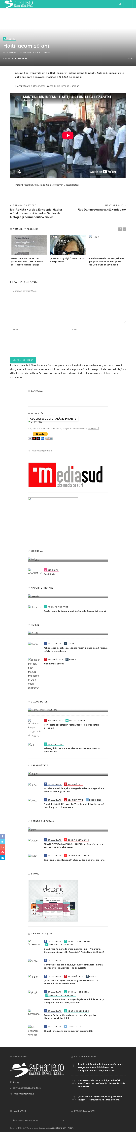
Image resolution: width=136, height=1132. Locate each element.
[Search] (120, 4)
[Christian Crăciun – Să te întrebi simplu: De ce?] (42, 710)
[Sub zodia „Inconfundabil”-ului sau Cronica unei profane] (32, 856)
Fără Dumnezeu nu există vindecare (102, 209)
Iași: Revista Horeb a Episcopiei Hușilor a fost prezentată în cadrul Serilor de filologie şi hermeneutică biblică (36, 213)
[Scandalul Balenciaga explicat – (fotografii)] (34, 559)
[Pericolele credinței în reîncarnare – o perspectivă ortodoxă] (34, 728)
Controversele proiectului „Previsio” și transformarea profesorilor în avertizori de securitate (101, 1083)
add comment (44, 52)
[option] (29, 250)
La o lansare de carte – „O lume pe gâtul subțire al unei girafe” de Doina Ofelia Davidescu (106, 261)
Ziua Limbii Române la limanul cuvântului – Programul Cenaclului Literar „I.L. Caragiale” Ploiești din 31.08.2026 (100, 1067)
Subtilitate (49, 574)
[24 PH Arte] (18, 3)
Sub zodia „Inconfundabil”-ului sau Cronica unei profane (74, 860)
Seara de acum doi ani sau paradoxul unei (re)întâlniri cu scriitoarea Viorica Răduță (27, 261)
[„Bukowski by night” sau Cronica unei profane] (68, 245)
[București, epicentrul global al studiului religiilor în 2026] (32, 829)
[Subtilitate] (34, 571)
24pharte (14, 52)
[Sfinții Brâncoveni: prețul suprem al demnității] (34, 1031)
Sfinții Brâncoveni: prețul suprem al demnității (68, 1031)
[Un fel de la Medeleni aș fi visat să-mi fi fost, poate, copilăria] (33, 596)
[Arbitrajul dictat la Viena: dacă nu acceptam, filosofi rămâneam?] (31, 744)
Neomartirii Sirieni (54, 663)
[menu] (128, 4)
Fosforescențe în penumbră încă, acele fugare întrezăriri (75, 611)
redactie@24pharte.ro (42, 450)
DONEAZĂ (93, 428)
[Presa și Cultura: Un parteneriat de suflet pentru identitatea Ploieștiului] (34, 1012)
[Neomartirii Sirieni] (34, 673)
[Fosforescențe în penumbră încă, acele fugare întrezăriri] (34, 607)
